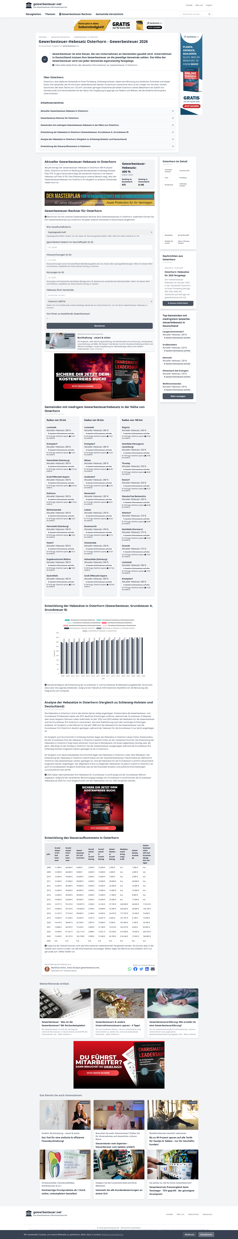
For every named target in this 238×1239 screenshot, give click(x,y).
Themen (50, 14)
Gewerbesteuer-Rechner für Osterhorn (60, 118)
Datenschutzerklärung (112, 1234)
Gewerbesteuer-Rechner (76, 14)
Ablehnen (189, 1234)
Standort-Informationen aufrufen (61, 433)
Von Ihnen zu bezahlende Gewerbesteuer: (68, 313)
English (209, 5)
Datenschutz (193, 1214)
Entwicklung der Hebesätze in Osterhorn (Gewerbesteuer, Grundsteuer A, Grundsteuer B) (85, 132)
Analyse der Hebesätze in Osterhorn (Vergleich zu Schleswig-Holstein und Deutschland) (84, 139)
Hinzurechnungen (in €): (59, 254)
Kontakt (189, 5)
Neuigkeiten (33, 14)
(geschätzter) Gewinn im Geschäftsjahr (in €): (70, 242)
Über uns (199, 5)
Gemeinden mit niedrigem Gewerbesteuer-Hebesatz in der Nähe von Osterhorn (80, 125)
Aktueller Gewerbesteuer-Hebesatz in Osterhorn (64, 111)
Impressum (207, 1214)
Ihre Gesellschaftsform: (59, 226)
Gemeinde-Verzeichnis (109, 14)
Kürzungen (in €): (55, 272)
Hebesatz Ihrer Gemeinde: (60, 289)
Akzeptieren (206, 1234)
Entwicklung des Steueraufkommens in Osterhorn (65, 146)
